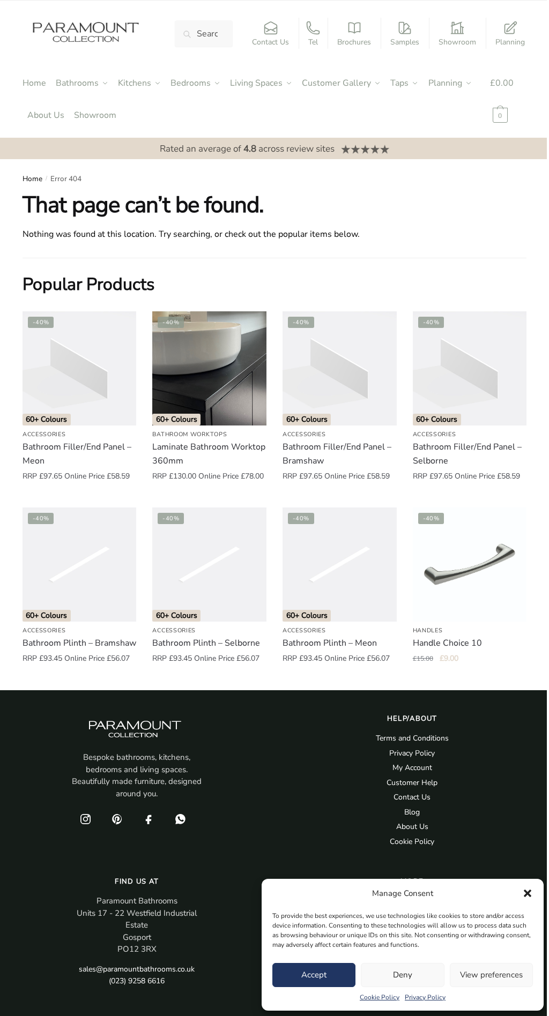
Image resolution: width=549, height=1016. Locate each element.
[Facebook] (148, 818)
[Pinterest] (116, 818)
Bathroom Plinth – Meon (330, 643)
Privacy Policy (425, 997)
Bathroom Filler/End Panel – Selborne (467, 454)
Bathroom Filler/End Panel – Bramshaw (337, 454)
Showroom (457, 42)
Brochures (354, 42)
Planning (510, 42)
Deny (402, 974)
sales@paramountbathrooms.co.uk (137, 969)
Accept (314, 974)
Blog (412, 812)
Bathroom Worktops (189, 434)
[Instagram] (85, 818)
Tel (313, 42)
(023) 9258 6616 (137, 981)
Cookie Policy (379, 997)
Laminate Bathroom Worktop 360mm (208, 454)
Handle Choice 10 (447, 643)
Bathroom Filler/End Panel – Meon (77, 454)
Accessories (44, 434)
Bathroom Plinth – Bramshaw (79, 643)
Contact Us (270, 42)
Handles (428, 630)
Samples (404, 42)
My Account (412, 768)
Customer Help (412, 783)
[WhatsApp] (180, 818)
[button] (527, 893)
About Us (412, 826)
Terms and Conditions (412, 738)
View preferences (491, 974)
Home (32, 179)
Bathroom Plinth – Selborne (206, 643)
